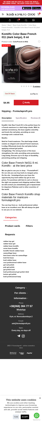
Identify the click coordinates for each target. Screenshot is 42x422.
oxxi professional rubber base (14, 262)
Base (9, 25)
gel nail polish (8, 265)
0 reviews (36, 86)
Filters (29, 226)
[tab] (21, 287)
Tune (16, 417)
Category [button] (20, 288)
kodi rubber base (9, 260)
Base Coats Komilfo (20, 25)
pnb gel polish (8, 267)
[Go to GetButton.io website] (36, 419)
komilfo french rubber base (13, 251)
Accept (25, 417)
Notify (27, 103)
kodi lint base (8, 258)
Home (4, 25)
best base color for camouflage (15, 255)
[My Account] (10, 20)
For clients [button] (20, 293)
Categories (11, 217)
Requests (10, 234)
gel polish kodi (9, 269)
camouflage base (9, 253)
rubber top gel (8, 241)
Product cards (12, 226)
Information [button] (20, 298)
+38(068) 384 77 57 (21, 306)
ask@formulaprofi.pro (21, 323)
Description (7, 118)
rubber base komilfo (11, 246)
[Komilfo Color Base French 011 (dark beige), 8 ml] (21, 63)
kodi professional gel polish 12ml (16, 272)
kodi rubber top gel (22, 177)
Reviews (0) (36, 118)
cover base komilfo (10, 248)
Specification (21, 118)
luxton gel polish (9, 274)
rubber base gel (9, 244)
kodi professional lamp (12, 276)
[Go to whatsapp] (36, 415)
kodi (22, 173)
